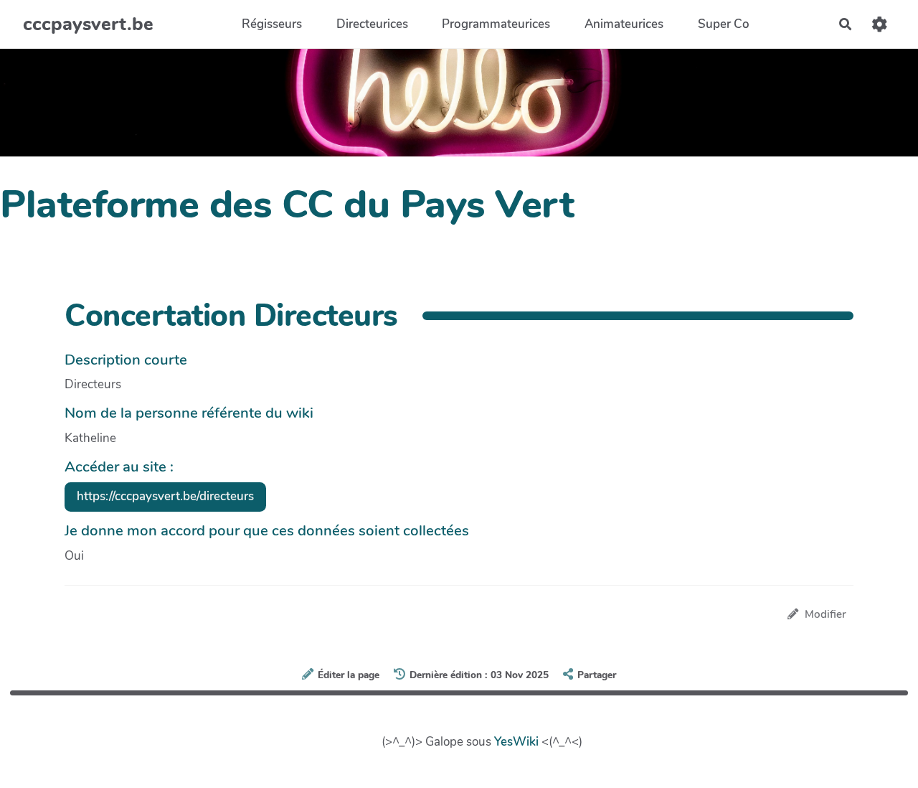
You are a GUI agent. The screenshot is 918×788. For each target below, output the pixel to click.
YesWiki (516, 741)
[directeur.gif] (776, 455)
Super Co (723, 24)
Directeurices (372, 24)
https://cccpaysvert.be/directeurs (165, 496)
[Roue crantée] (879, 24)
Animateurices (624, 24)
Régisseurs (272, 24)
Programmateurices (496, 24)
